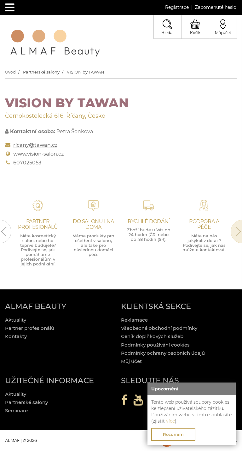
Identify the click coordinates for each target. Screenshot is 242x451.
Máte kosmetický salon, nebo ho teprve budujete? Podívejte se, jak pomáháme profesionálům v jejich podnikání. (38, 250)
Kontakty (16, 336)
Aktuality (15, 320)
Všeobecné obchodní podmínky (159, 328)
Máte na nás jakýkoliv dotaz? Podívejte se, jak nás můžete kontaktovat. (204, 242)
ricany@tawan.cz (35, 145)
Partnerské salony (41, 71)
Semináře (16, 410)
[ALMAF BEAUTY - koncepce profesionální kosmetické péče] (55, 43)
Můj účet (131, 361)
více (170, 421)
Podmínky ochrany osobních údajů (163, 353)
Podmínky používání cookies (155, 344)
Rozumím (173, 434)
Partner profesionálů (29, 328)
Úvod (10, 71)
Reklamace (134, 320)
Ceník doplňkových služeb (152, 336)
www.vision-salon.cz (38, 154)
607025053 (27, 163)
